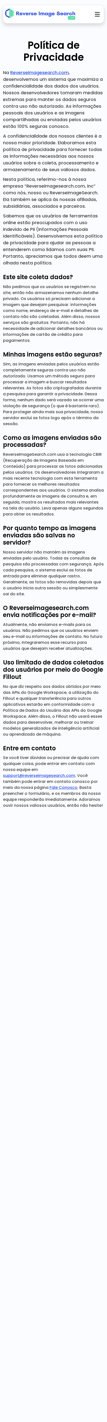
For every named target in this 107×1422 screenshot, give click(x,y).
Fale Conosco (63, 787)
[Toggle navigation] (97, 14)
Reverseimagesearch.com (39, 72)
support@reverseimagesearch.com (39, 775)
